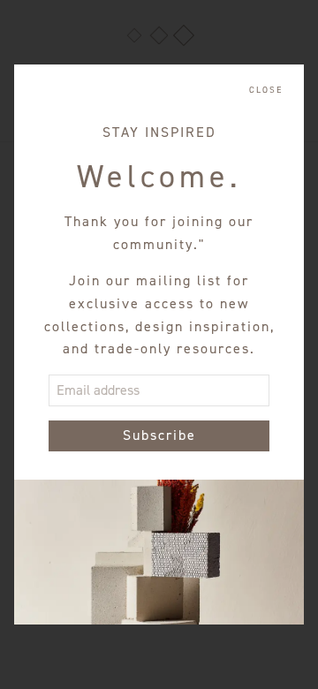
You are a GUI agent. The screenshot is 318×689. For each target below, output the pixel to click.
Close (266, 90)
